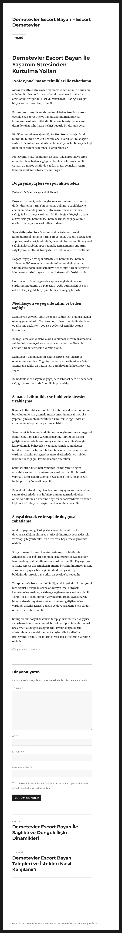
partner (21, 649)
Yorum (17, 688)
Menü (19, 37)
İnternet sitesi (22, 767)
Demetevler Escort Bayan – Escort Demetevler (49, 923)
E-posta (18, 751)
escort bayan (18, 923)
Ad (15, 736)
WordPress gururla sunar (87, 923)
